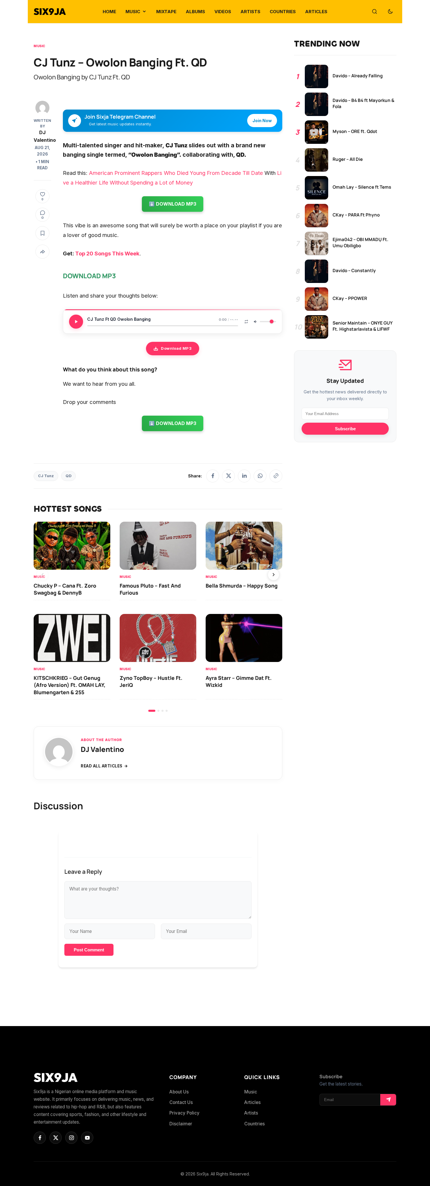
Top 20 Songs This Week (107, 253)
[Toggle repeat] (246, 322)
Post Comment (89, 949)
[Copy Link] (275, 476)
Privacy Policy (184, 1113)
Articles (252, 1102)
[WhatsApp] (260, 476)
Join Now (262, 120)
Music (39, 46)
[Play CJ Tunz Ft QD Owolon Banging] (76, 322)
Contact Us (181, 1102)
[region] (158, 617)
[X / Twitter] (228, 476)
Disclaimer (180, 1124)
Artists (251, 1113)
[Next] (273, 575)
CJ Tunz (46, 476)
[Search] (374, 12)
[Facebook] (212, 476)
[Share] (42, 252)
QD (68, 476)
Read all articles (102, 766)
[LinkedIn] (244, 476)
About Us (179, 1092)
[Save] (42, 233)
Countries (254, 1124)
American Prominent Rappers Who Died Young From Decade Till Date (176, 173)
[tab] (151, 711)
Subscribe (345, 428)
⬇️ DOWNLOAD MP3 (172, 204)
